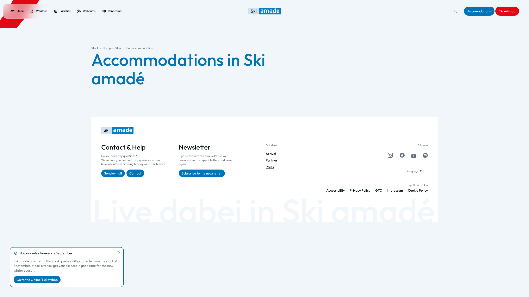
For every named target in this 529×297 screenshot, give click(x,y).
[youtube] (413, 155)
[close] (118, 251)
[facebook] (402, 155)
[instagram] (390, 155)
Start (94, 48)
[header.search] (455, 11)
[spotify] (425, 155)
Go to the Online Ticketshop (37, 280)
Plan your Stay (112, 48)
